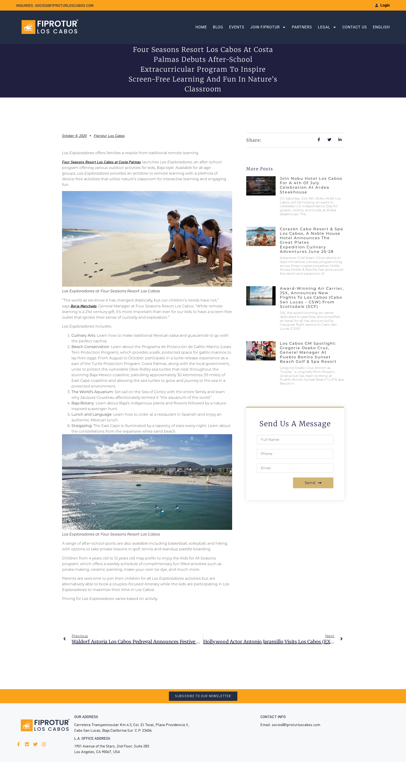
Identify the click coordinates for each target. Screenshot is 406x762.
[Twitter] (35, 744)
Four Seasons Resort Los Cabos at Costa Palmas (101, 162)
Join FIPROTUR (265, 27)
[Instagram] (44, 744)
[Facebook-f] (18, 744)
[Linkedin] (27, 744)
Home (201, 27)
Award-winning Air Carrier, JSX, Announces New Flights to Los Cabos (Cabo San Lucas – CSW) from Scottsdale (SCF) (312, 297)
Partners (302, 27)
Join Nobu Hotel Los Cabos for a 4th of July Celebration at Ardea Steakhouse (311, 185)
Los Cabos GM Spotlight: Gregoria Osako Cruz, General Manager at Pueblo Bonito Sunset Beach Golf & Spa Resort (308, 352)
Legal (324, 27)
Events (236, 27)
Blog (218, 27)
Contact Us (354, 27)
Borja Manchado (84, 306)
